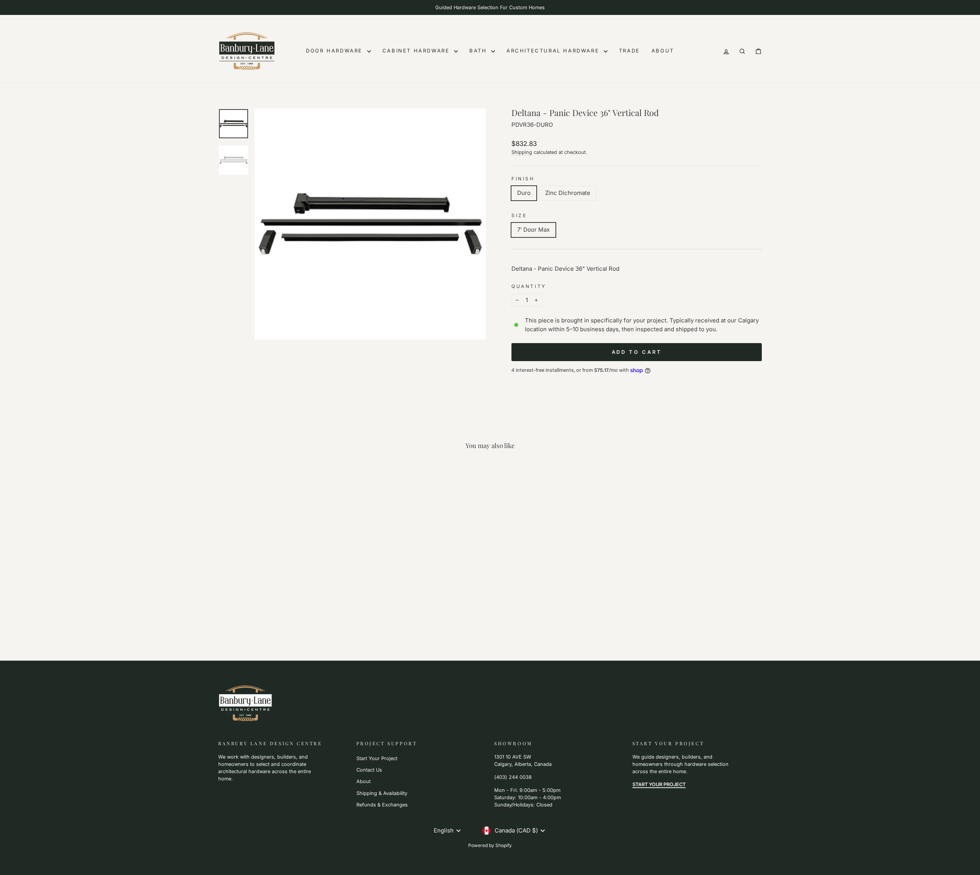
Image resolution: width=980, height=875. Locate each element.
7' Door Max (533, 229)
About (663, 50)
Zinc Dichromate (567, 192)
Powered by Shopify (490, 845)
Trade (629, 50)
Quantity (528, 286)
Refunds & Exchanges (382, 805)
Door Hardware (335, 50)
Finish (523, 179)
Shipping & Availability (381, 793)
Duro (524, 192)
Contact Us (369, 770)
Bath (479, 50)
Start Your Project (376, 758)
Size (519, 215)
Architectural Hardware (554, 50)
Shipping (521, 152)
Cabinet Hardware (417, 50)
